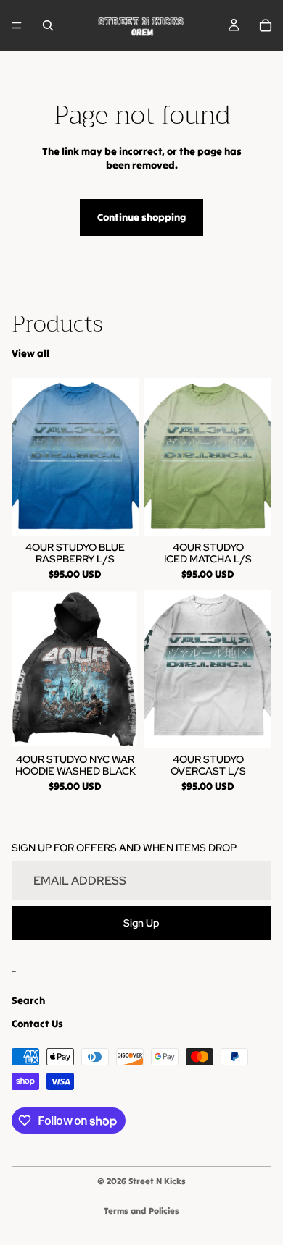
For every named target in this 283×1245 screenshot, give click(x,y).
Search (28, 1000)
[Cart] (266, 25)
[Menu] (16, 25)
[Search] (48, 25)
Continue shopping (141, 217)
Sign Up (141, 922)
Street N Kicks (157, 1181)
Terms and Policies (141, 1210)
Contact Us (37, 1023)
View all (30, 353)
